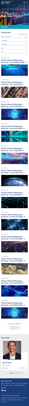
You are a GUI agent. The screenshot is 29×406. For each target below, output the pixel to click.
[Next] (21, 373)
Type (2, 48)
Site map (24, 398)
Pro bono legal (4, 385)
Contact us (19, 383)
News (2, 383)
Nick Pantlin (6, 362)
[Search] (23, 6)
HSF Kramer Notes (14, 9)
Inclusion (11, 385)
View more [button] (14, 327)
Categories (4, 44)
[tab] (11, 373)
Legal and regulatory (11, 399)
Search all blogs (22, 34)
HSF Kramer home (5, 9)
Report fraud (3, 401)
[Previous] (8, 373)
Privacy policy (20, 399)
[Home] (6, 2)
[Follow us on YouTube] (2, 390)
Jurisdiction (4, 40)
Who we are (8, 383)
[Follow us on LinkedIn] (5, 390)
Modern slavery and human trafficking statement (11, 398)
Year (2, 52)
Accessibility (3, 399)
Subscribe (25, 383)
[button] (24, 2)
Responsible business (20, 385)
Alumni (13, 383)
